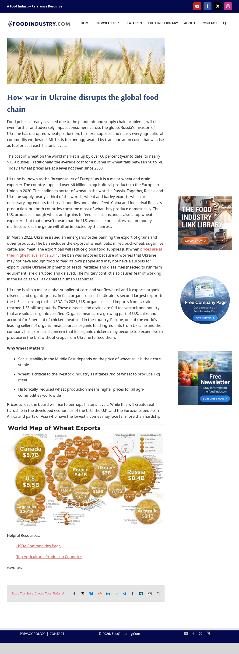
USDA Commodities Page (38, 545)
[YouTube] (186, 633)
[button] (224, 22)
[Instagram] (208, 633)
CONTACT (56, 633)
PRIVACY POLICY (32, 633)
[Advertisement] (205, 108)
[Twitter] (200, 633)
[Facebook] (193, 633)
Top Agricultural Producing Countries (49, 556)
